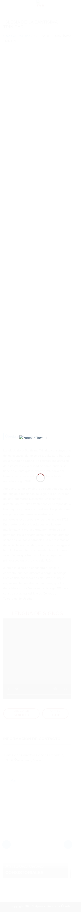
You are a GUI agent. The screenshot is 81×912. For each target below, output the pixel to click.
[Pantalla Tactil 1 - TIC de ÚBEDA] (40, 451)
